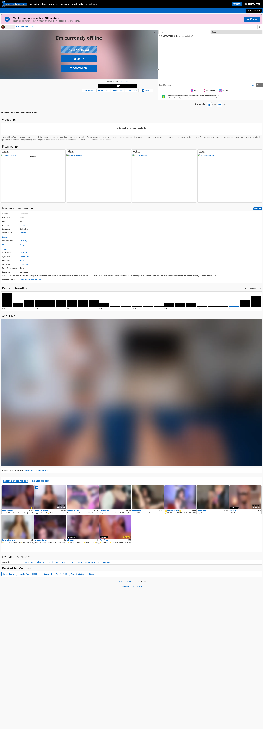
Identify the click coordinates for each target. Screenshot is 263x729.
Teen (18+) (25, 562)
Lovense (91, 562)
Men (4, 245)
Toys (85, 562)
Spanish (5, 237)
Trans (4, 249)
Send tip (79, 58)
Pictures (24, 27)
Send (259, 85)
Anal (98, 562)
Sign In (237, 4)
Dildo (79, 562)
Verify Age (252, 19)
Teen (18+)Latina (77, 574)
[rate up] (209, 104)
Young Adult (36, 562)
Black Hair (24, 252)
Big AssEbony (8, 574)
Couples (23, 245)
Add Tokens (123, 82)
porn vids (53, 4)
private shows (40, 4)
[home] (14, 4)
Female (23, 225)
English (23, 233)
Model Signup (253, 10)
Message (118, 90)
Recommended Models (15, 481)
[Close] (260, 27)
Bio (17, 27)
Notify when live (79, 49)
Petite (22, 260)
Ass (57, 562)
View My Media (79, 68)
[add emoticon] (253, 85)
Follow (90, 90)
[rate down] (219, 104)
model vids (77, 4)
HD (43, 562)
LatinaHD (48, 574)
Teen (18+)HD (61, 574)
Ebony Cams (43, 470)
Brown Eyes (24, 256)
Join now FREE (252, 4)
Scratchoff (226, 90)
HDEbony (36, 574)
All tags (91, 574)
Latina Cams (29, 470)
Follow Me (258, 209)
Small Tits (24, 264)
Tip (117, 86)
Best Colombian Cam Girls (30, 279)
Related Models (40, 481)
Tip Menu (104, 90)
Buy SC (147, 90)
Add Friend (133, 90)
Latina (73, 562)
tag (30, 4)
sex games (65, 4)
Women (23, 240)
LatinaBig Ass (23, 574)
